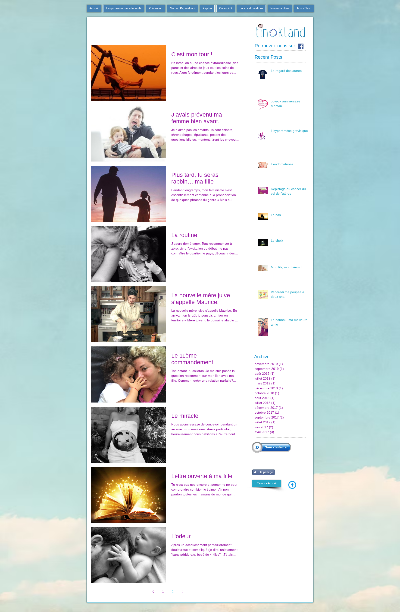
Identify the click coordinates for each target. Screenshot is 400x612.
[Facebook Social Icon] (300, 46)
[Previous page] (153, 591)
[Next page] (182, 591)
